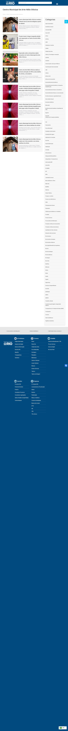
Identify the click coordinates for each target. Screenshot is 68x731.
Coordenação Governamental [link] (51, 66)
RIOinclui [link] (47, 267)
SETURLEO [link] (47, 291)
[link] (66, 21)
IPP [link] (46, 171)
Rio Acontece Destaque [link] (50, 239)
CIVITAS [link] (47, 57)
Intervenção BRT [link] (48, 162)
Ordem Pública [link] (48, 193)
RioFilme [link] (47, 263)
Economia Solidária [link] (49, 102)
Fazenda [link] (47, 115)
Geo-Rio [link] (47, 140)
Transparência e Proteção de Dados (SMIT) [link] (54, 308)
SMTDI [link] (46, 294)
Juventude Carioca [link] (49, 177)
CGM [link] (46, 42)
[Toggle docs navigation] (57, 4)
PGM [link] (46, 202)
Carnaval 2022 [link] (48, 29)
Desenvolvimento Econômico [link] (51, 82)
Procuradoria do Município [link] (51, 220)
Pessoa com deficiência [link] (50, 199)
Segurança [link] (47, 282)
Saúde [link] (46, 276)
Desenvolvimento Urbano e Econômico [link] (53, 89)
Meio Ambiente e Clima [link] (50, 180)
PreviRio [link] (47, 214)
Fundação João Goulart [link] (50, 131)
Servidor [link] (47, 288)
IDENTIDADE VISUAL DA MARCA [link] (55, 331)
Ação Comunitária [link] (49, 23)
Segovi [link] (46, 279)
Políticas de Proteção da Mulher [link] (52, 117)
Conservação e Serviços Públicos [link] (52, 63)
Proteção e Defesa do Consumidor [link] (52, 223)
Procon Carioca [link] (48, 217)
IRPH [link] (46, 174)
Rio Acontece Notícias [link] (50, 242)
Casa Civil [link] (47, 32)
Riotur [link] (46, 273)
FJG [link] (46, 122)
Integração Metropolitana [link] (50, 155)
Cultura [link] (8, 14)
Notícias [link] (47, 189)
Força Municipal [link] (48, 128)
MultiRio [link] (47, 186)
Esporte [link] (47, 112)
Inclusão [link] (47, 149)
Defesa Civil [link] (47, 76)
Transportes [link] (48, 311)
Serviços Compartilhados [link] (50, 285)
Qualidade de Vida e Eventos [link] (51, 229)
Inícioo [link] (4, 14)
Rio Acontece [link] (48, 236)
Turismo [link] (47, 314)
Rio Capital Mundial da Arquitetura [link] (52, 245)
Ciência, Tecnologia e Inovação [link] (52, 54)
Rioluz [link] (46, 270)
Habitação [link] (47, 146)
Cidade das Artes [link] (49, 51)
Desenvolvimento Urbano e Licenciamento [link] (54, 92)
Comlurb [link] (47, 60)
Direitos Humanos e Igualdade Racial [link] (53, 95)
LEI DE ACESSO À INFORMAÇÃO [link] (13, 331)
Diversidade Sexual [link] (49, 99)
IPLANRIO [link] (47, 168)
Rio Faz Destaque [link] (49, 251)
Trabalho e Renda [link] (49, 300)
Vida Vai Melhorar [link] (49, 317)
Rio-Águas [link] (47, 257)
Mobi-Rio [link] (47, 183)
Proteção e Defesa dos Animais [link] (52, 226)
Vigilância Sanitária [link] (49, 320)
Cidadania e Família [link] (49, 45)
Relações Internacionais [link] (50, 233)
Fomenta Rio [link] (48, 125)
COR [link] (46, 69)
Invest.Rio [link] (47, 165)
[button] (50, 3)
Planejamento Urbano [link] (50, 205)
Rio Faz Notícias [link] (48, 254)
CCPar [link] (46, 35)
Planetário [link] (47, 208)
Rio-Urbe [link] (47, 260)
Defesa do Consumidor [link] (50, 79)
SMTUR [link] (46, 297)
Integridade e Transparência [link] (51, 159)
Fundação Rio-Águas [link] (49, 134)
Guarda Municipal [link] (49, 143)
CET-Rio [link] (47, 39)
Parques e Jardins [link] (49, 196)
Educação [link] (47, 105)
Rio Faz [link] (46, 248)
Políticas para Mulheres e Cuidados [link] (52, 211)
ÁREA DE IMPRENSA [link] (34, 331)
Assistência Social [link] (49, 26)
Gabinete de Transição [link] (50, 137)
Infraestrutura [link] (48, 152)
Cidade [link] (46, 48)
